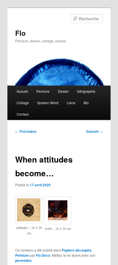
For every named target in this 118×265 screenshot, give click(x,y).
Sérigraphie (86, 91)
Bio (86, 102)
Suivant (94, 131)
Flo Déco (43, 255)
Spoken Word (47, 102)
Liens (71, 102)
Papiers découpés (76, 250)
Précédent (25, 131)
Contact (23, 114)
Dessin (63, 91)
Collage (23, 102)
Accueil (22, 91)
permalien (23, 260)
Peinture (43, 91)
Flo (20, 33)
